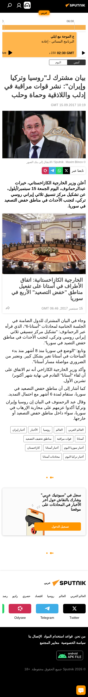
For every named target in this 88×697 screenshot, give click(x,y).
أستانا (80, 438)
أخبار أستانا (52, 447)
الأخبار (34, 429)
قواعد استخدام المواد (58, 636)
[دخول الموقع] (19, 5)
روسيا (46, 429)
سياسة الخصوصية (73, 643)
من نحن (80, 636)
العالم (59, 429)
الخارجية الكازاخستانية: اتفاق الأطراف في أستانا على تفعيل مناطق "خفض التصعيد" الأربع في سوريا (47, 289)
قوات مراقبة (64, 438)
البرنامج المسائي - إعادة (58, 41)
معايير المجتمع (49, 643)
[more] (7, 308)
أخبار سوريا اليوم (74, 447)
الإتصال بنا (35, 636)
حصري (26, 596)
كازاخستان (33, 447)
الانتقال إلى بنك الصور (39, 162)
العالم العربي (76, 429)
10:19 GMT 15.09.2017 (68, 105)
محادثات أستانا (51, 456)
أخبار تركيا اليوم (74, 456)
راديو (15, 596)
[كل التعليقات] (81, 690)
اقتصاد (38, 596)
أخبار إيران (18, 429)
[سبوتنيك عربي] (76, 7)
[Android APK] (70, 656)
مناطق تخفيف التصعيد (38, 438)
